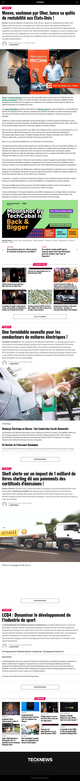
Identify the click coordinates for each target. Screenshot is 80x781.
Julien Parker (14, 44)
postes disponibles (11, 109)
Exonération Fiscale (47, 428)
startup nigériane (15, 97)
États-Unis (17, 240)
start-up (72, 240)
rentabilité (63, 240)
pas (16, 565)
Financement (27, 240)
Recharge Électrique (12, 428)
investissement (39, 240)
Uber (11, 242)
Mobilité (49, 240)
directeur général (43, 109)
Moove (4, 97)
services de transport (9, 100)
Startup (5, 242)
